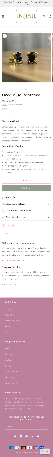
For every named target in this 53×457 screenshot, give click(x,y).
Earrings (8, 354)
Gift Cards (9, 366)
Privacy (8, 326)
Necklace (9, 360)
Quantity (5, 109)
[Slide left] (21, 90)
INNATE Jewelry (23, 452)
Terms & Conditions (13, 320)
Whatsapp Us (7, 284)
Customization (11, 383)
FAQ (3, 225)
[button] (3, 16)
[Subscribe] (45, 427)
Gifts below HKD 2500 (14, 372)
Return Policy (10, 315)
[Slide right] (32, 90)
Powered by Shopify (32, 452)
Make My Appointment (11, 260)
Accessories (10, 377)
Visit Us (11, 225)
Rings (7, 348)
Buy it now (26, 188)
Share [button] (7, 233)
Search (8, 309)
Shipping (4, 104)
